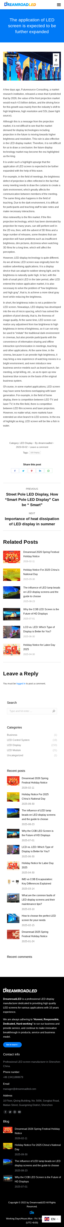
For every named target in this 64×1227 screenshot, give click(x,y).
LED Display (11, 55)
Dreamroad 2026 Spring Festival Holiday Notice (41, 554)
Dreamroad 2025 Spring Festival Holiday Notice (35, 934)
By (43, 443)
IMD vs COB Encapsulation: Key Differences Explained (37, 881)
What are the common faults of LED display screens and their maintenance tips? (38, 899)
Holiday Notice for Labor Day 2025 (39, 647)
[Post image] (11, 557)
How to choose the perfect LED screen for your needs (39, 917)
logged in (20, 683)
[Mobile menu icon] (59, 5)
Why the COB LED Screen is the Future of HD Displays (41, 611)
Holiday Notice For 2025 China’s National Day (41, 572)
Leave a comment (39, 447)
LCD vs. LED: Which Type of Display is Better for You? (39, 629)
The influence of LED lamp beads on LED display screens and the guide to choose (41, 592)
